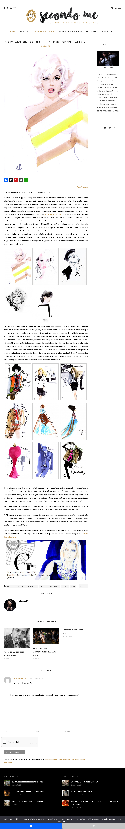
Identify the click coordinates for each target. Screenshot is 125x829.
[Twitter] (105, 128)
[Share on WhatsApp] (26, 180)
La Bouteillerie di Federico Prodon (27, 782)
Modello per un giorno (81, 792)
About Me (25, 32)
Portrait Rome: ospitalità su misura (28, 801)
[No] (122, 822)
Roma (73, 586)
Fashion (20, 586)
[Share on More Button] (93, 826)
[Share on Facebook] (6, 180)
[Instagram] (14, 8)
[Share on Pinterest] (16, 180)
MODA (49, 593)
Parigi (56, 586)
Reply (42, 678)
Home (13, 32)
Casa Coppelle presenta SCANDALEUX (28, 792)
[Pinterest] (11, 8)
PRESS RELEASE (107, 32)
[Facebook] (101, 128)
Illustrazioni (31, 586)
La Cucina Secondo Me (70, 32)
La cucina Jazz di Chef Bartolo (84, 782)
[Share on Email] (21, 180)
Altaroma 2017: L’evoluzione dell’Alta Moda (44, 652)
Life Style (91, 32)
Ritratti (65, 586)
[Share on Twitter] (11, 180)
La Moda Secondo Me (44, 32)
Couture (11, 586)
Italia (42, 586)
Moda (49, 586)
